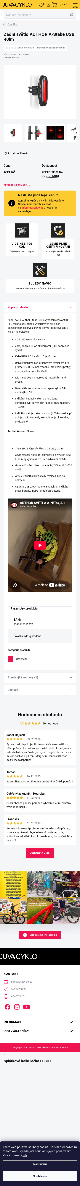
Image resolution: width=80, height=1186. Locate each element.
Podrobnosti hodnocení (51, 47)
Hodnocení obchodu (40, 714)
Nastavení (40, 1164)
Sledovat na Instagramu (43, 935)
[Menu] (75, 4)
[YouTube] (26, 1006)
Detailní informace (15, 185)
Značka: (12, 57)
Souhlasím (40, 1176)
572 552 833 (18, 989)
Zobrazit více (40, 853)
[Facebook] (7, 1006)
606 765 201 (18, 996)
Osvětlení (21, 658)
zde (25, 1155)
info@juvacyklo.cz (32, 207)
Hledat (71, 15)
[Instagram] (16, 1006)
